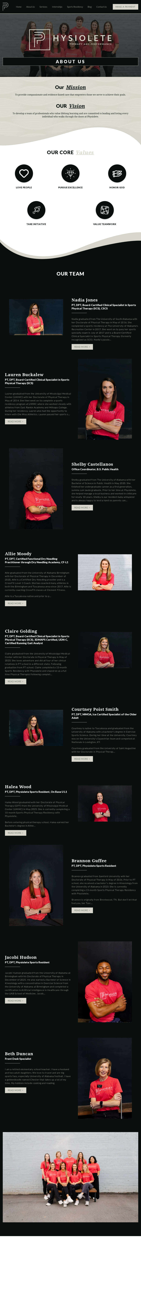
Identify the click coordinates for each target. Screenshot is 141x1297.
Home (18, 7)
